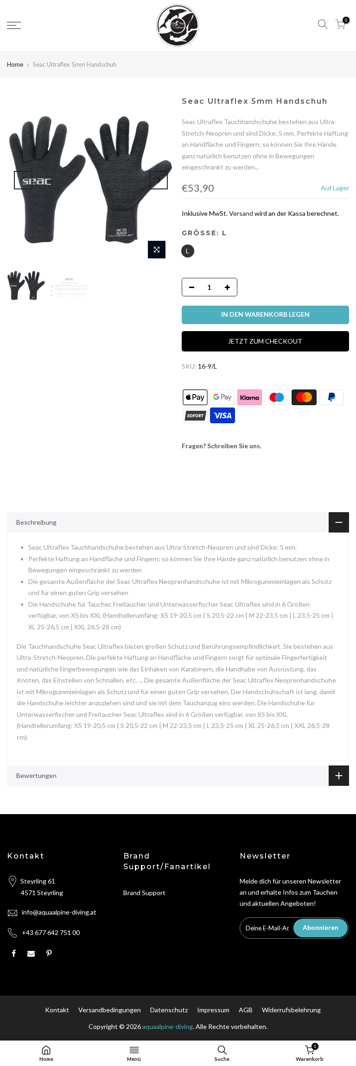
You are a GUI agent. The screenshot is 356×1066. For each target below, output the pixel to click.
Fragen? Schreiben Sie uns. (221, 446)
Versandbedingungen (109, 1010)
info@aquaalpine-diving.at (59, 912)
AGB (246, 1010)
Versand (241, 213)
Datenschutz (169, 1010)
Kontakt (57, 1010)
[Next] (158, 180)
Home (15, 64)
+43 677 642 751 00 (51, 932)
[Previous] (23, 180)
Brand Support (144, 893)
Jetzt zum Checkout (265, 341)
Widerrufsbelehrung (291, 1010)
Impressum (213, 1010)
